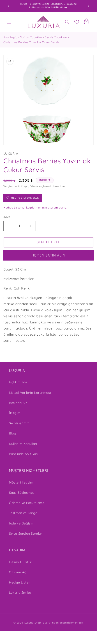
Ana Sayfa (10, 37)
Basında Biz (18, 403)
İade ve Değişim (22, 523)
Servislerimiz (19, 423)
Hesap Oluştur (20, 562)
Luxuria (29, 622)
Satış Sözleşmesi (22, 493)
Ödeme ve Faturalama (26, 503)
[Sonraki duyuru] (89, 6)
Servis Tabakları (56, 37)
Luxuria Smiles (20, 593)
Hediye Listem (20, 582)
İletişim (15, 413)
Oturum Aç (17, 572)
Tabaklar (36, 37)
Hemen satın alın (48, 255)
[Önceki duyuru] (8, 6)
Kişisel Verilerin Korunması (30, 393)
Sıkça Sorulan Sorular (25, 533)
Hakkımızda (18, 382)
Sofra (24, 37)
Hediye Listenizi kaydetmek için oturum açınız (35, 207)
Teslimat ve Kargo (23, 513)
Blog (12, 433)
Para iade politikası (24, 454)
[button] (9, 22)
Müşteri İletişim (21, 482)
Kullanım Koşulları (23, 444)
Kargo (24, 186)
